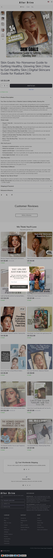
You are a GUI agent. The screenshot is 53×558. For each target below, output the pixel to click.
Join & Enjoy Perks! (19, 286)
